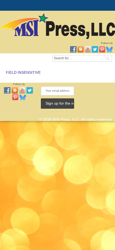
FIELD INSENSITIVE (23, 72)
